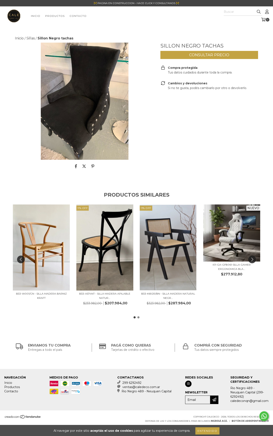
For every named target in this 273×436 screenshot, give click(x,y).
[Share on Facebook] (76, 166)
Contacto (78, 15)
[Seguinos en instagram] (188, 384)
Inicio (35, 15)
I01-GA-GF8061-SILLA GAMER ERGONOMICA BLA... (232, 267)
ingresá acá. (219, 421)
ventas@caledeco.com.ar (141, 387)
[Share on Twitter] (84, 166)
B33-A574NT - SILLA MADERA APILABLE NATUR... (104, 295)
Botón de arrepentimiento (250, 421)
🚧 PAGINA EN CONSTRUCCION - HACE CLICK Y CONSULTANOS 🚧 (136, 3)
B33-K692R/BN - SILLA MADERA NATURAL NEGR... (168, 295)
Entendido (207, 430)
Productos (55, 15)
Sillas (30, 38)
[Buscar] (258, 12)
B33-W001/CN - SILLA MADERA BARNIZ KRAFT (41, 295)
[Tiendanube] (23, 418)
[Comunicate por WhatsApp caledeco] (264, 416)
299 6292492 (131, 383)
